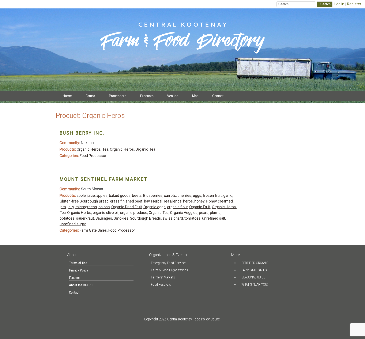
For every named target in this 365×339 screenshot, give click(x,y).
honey (199, 201)
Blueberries (152, 195)
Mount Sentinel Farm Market (104, 179)
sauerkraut (85, 218)
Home (67, 96)
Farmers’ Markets (163, 277)
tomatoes (192, 218)
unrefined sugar (73, 224)
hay (147, 201)
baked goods (120, 195)
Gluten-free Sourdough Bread (84, 201)
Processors (117, 96)
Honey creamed (219, 201)
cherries (184, 195)
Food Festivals (161, 284)
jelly (70, 207)
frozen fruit (212, 195)
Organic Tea (145, 149)
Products (147, 96)
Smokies (121, 218)
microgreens (86, 207)
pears (203, 212)
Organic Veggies (183, 212)
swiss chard (172, 218)
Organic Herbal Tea (92, 149)
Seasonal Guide (253, 277)
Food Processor (93, 155)
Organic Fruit (199, 207)
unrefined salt (213, 218)
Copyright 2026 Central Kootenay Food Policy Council (182, 319)
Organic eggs (154, 207)
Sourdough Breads (145, 218)
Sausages (103, 218)
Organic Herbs (122, 149)
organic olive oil (105, 212)
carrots (170, 195)
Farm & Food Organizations (169, 270)
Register (354, 4)
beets (137, 195)
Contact (217, 96)
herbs (188, 201)
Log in (339, 4)
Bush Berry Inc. (82, 133)
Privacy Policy (78, 270)
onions (104, 207)
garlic (227, 195)
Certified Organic (254, 263)
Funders (74, 278)
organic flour (177, 207)
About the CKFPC (81, 285)
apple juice (86, 195)
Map (195, 96)
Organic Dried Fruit (126, 207)
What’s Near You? (254, 284)
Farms (90, 96)
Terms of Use (78, 263)
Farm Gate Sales (93, 230)
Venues (172, 96)
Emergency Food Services (169, 263)
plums (215, 212)
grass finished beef (126, 201)
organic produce (133, 212)
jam (63, 207)
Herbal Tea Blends (166, 201)
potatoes (67, 218)
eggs (197, 195)
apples (102, 195)
